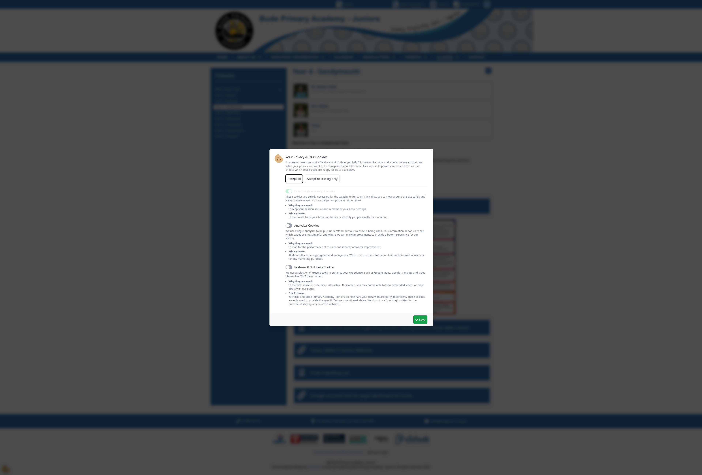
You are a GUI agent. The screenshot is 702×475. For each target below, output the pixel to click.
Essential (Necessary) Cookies (314, 191)
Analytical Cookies (306, 226)
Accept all (294, 179)
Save (421, 320)
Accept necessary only (322, 179)
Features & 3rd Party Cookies (314, 267)
